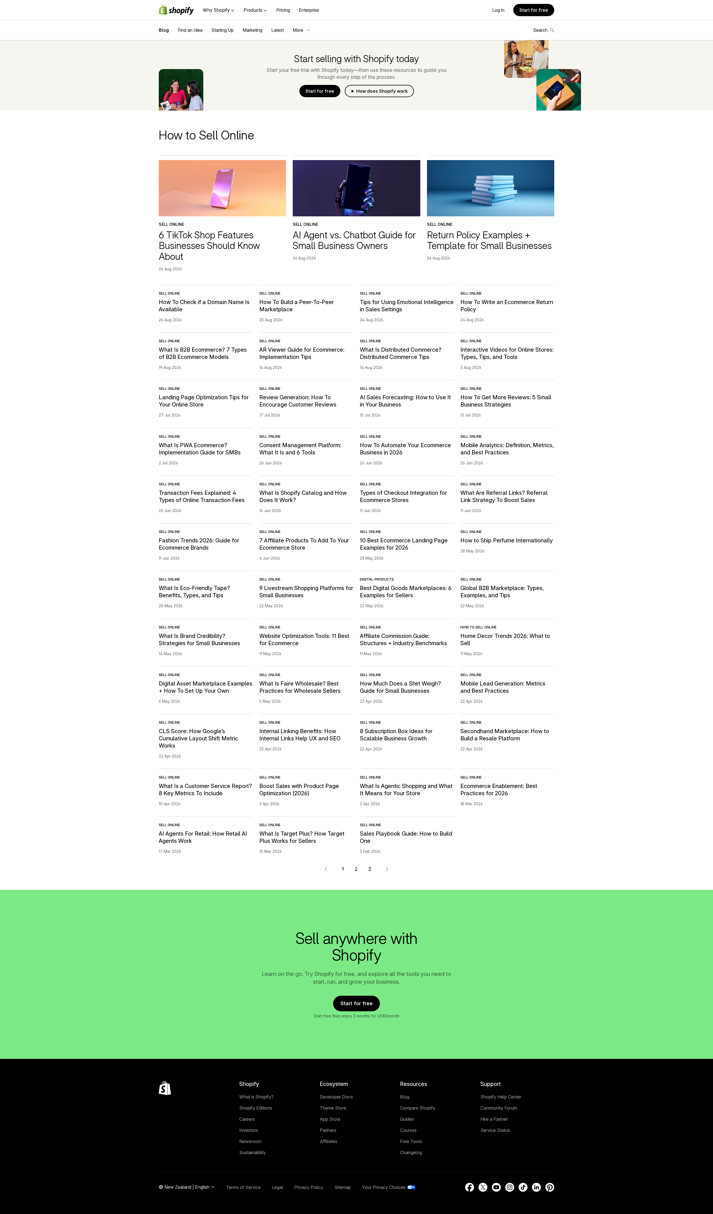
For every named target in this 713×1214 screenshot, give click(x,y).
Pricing (283, 10)
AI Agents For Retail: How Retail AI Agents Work (203, 837)
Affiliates (328, 1141)
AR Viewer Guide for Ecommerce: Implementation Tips (302, 353)
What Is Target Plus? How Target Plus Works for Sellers (302, 837)
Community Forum (498, 1108)
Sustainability (252, 1152)
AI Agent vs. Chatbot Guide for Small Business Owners (354, 240)
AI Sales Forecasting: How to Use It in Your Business (405, 401)
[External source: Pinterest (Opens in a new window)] (549, 1187)
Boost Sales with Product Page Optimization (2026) (299, 790)
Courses (408, 1130)
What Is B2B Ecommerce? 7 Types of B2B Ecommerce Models (203, 353)
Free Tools (411, 1141)
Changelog (411, 1152)
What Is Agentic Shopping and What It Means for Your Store (406, 790)
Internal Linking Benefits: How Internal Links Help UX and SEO (300, 735)
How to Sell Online (478, 627)
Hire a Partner (494, 1119)
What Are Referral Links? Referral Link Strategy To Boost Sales (504, 496)
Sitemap (342, 1187)
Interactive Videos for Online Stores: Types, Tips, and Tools (507, 353)
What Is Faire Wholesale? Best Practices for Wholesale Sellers (300, 687)
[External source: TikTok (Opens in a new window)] (523, 1187)
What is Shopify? (256, 1097)
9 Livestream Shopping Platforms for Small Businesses (306, 592)
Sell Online (171, 224)
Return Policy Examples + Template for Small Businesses (489, 240)
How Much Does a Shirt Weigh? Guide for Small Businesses (400, 687)
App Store (330, 1119)
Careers (247, 1119)
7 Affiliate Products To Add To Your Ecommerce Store (304, 544)
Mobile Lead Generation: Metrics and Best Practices (502, 687)
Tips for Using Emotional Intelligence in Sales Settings (407, 306)
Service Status (495, 1130)
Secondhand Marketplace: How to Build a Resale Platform (504, 735)
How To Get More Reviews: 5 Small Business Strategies (505, 401)
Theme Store (333, 1108)
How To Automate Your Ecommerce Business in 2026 (405, 449)
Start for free (533, 10)
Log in (498, 10)
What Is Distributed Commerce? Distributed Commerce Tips (400, 353)
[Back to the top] (165, 1088)
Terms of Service (243, 1187)
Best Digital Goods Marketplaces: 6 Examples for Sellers (405, 592)
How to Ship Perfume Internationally (506, 540)
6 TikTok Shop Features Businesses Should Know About (209, 245)
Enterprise (309, 10)
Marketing (252, 30)
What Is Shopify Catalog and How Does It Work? (303, 496)
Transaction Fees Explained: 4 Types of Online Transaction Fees (202, 496)
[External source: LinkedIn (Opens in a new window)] (536, 1187)
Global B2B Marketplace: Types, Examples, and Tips (502, 592)
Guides (407, 1119)
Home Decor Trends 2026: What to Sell (505, 640)
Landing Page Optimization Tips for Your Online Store (204, 401)
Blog (164, 30)
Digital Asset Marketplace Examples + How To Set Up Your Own (205, 687)
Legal (277, 1187)
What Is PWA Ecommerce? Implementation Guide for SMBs (200, 449)
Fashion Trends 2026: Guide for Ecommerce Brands (199, 544)
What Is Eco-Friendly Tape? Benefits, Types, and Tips (194, 592)
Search (540, 30)
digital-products (377, 579)
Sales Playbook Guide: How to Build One (406, 837)
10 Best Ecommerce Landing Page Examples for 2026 (404, 544)
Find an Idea (190, 30)
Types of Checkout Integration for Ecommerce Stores (403, 496)
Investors (248, 1130)
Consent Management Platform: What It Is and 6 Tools (300, 449)
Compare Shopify (417, 1108)
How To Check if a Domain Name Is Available (204, 306)
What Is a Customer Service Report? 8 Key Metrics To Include (205, 790)
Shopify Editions (255, 1108)
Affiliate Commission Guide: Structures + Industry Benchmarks (403, 640)
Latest (277, 30)
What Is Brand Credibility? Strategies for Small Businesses (199, 640)
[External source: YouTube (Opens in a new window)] (496, 1187)
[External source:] (387, 868)
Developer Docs (336, 1097)
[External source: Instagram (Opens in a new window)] (509, 1187)
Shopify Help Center (500, 1097)
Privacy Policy (308, 1187)
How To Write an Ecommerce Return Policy (506, 306)
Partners (328, 1130)
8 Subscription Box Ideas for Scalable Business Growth (396, 735)
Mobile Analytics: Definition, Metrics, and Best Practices (507, 449)
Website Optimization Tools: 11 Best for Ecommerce (304, 640)
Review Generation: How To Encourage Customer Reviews (297, 401)
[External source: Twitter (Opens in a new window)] (482, 1187)
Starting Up (222, 30)
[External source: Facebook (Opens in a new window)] (469, 1187)
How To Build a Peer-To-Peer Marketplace (296, 306)
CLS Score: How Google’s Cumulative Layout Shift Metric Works (198, 738)
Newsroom (250, 1141)
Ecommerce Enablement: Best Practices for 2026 (498, 790)
